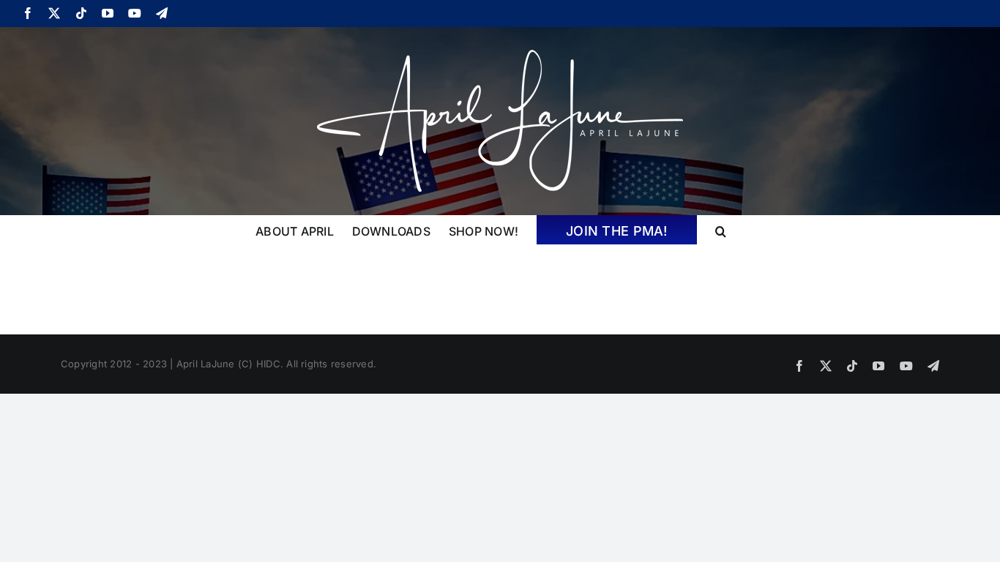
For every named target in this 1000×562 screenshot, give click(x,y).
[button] (720, 229)
